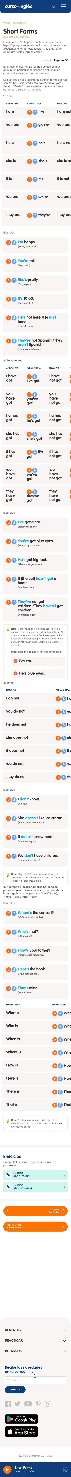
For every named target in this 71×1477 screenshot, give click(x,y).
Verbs (7, 23)
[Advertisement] (35, 1273)
